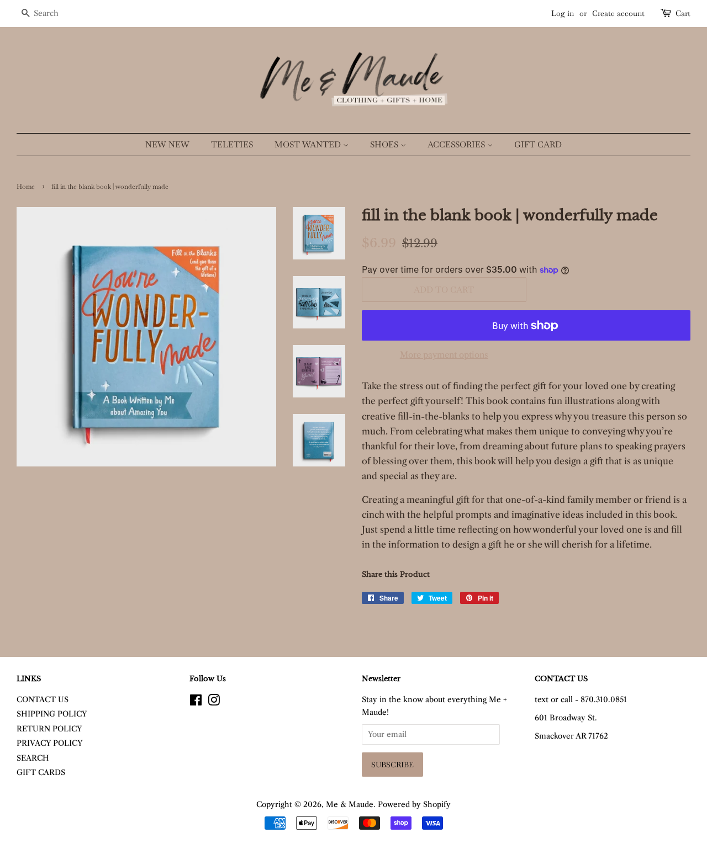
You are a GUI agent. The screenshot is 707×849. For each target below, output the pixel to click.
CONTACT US (42, 699)
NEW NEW (167, 144)
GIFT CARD (538, 144)
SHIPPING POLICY (52, 714)
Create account (618, 13)
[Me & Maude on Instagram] (214, 702)
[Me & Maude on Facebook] (195, 702)
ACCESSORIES (457, 144)
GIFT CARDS (41, 772)
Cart (683, 13)
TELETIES (232, 144)
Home (26, 186)
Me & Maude (349, 804)
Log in (562, 13)
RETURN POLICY (49, 729)
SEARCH (33, 758)
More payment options (444, 354)
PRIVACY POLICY (50, 743)
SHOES (385, 144)
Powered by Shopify (414, 804)
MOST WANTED (309, 144)
